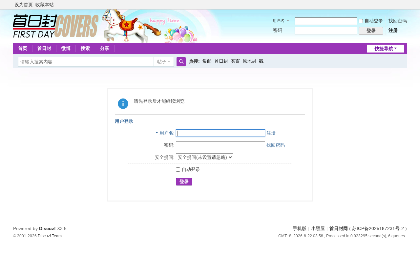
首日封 (44, 48)
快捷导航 (384, 48)
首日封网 (338, 228)
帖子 (161, 61)
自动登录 (374, 20)
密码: (169, 145)
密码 (277, 30)
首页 (22, 48)
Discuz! (47, 228)
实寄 (235, 61)
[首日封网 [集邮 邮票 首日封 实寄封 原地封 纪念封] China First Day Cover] (55, 25)
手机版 (299, 228)
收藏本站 (44, 4)
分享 (104, 48)
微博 (66, 48)
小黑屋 (318, 228)
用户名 (278, 20)
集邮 (207, 61)
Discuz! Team (50, 236)
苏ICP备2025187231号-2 (378, 228)
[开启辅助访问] (405, 5)
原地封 (249, 61)
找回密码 (397, 20)
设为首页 (23, 4)
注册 (393, 30)
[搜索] (181, 61)
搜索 (85, 48)
